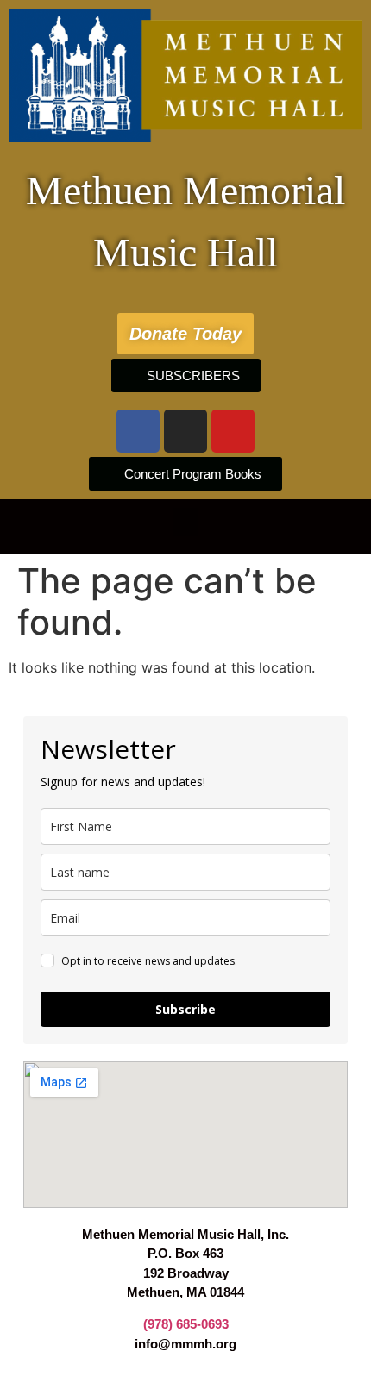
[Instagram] (185, 431)
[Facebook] (138, 431)
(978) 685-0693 (186, 1324)
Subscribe (185, 1009)
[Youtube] (233, 431)
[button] (185, 522)
